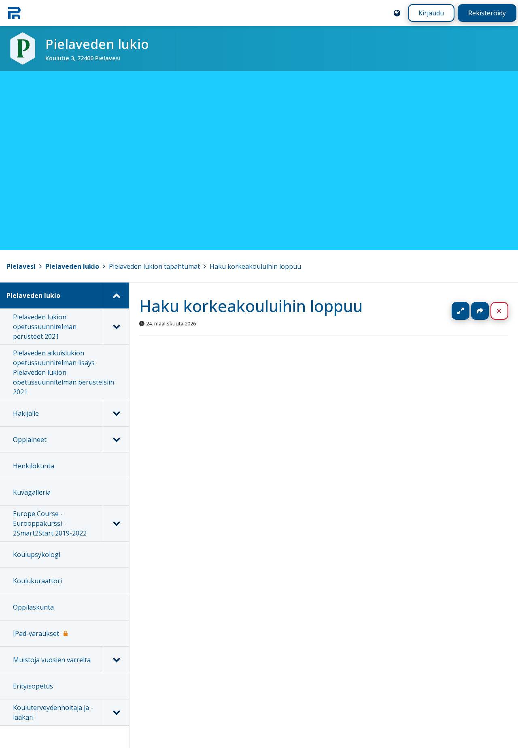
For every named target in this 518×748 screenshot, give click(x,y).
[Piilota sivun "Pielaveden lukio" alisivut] (116, 295)
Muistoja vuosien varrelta (52, 659)
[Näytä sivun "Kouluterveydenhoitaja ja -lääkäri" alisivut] (116, 712)
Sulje (505, 310)
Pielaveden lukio (72, 266)
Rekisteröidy (487, 12)
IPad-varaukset (36, 633)
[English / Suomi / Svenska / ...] (397, 13)
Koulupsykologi (36, 554)
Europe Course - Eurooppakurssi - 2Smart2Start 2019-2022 (50, 523)
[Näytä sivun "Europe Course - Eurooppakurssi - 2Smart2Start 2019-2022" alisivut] (116, 523)
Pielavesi (21, 266)
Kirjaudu (431, 12)
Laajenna (468, 310)
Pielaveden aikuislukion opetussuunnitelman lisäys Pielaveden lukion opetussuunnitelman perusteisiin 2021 (63, 372)
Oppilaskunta (33, 607)
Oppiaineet (30, 439)
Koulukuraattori (37, 580)
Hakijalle (26, 413)
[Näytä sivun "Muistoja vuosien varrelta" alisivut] (116, 660)
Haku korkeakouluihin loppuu (255, 266)
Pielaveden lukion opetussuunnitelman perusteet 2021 (44, 326)
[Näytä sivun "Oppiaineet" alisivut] (116, 440)
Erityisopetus (33, 686)
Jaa (480, 311)
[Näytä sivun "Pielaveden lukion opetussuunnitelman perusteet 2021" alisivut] (116, 326)
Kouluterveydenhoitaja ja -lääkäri (53, 712)
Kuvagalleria (32, 492)
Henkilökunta (33, 465)
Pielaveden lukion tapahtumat (154, 266)
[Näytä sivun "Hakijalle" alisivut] (116, 413)
